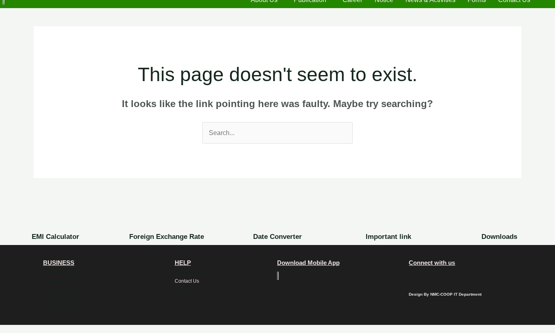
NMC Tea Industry (62, 308)
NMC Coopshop (61, 299)
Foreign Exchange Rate (166, 237)
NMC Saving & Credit (66, 272)
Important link (388, 237)
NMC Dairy (55, 281)
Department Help (193, 272)
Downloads (499, 237)
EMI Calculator (55, 237)
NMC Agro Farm (60, 290)
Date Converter (277, 237)
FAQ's (181, 290)
